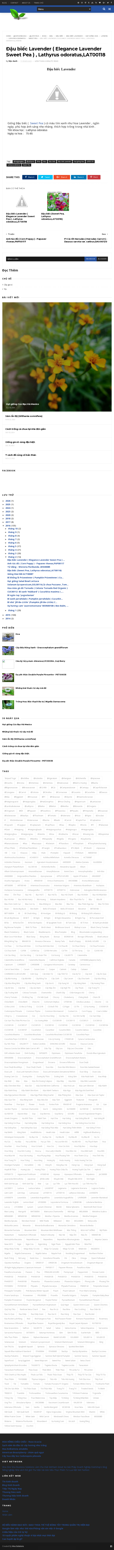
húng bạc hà (61, 1165)
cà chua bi (63, 946)
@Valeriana (65, 815)
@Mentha (64, 806)
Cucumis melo (65, 1030)
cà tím (64, 950)
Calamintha (82, 955)
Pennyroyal (68, 1272)
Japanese (31, 1179)
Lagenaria (62, 1188)
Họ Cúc (7, 1141)
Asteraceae (74, 890)
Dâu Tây (47, 1048)
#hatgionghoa (10, 834)
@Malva (41, 806)
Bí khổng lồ (60, 913)
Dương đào (27, 1076)
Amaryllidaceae (53, 871)
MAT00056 (35, 1211)
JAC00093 (103, 1174)
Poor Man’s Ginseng (88, 1291)
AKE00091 (67, 862)
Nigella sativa (41, 1253)
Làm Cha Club (41, 1467)
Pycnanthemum (68, 1300)
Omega (83, 1258)
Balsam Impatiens (57, 899)
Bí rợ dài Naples (35, 922)
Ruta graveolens (11, 1328)
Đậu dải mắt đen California (47, 1085)
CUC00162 (76, 1025)
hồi (39, 1165)
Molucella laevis (11, 1225)
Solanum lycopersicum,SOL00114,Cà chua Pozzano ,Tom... (38, 584)
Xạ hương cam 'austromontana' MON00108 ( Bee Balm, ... (37, 605)
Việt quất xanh (23, 1412)
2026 (8, 500)
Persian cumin (98, 1272)
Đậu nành (102, 1085)
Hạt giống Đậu (31, 1123)
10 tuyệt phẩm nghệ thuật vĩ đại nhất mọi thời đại (28, 1535)
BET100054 (9, 913)
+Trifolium (79, 853)
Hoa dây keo (79, 1146)
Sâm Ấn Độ (71, 1332)
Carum (26, 969)
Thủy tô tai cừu (84, 1374)
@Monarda (77, 806)
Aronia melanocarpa (90, 880)
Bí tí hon (84, 922)
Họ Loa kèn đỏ (61, 1141)
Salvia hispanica (87, 1328)
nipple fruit (56, 1253)
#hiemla (41, 834)
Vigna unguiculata (53, 1412)
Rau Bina (66, 1309)
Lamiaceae (34, 1193)
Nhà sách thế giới (23, 1470)
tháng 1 (12, 610)
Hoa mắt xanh (87, 1151)
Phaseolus (35, 1281)
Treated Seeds (87, 1388)
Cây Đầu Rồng (100, 978)
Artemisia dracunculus (40, 885)
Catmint (63, 969)
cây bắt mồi (26, 978)
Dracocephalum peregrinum (16, 1062)
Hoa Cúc (50, 1146)
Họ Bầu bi (60, 1137)
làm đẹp (21, 1193)
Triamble (20, 1393)
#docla (83, 825)
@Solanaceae (10, 815)
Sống (101, 1342)
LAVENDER (82, 1197)
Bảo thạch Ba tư (77, 899)
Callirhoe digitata (57, 960)
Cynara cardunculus (86, 1039)
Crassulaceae (21, 1016)
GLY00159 (8, 1113)
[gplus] (104, 2)
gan (105, 1104)
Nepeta (87, 1239)
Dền (89, 1048)
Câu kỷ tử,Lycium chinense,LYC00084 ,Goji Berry (40, 661)
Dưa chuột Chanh (34, 1067)
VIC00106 (66, 1407)
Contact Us (72, 1011)
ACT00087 (87, 857)
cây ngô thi (65, 988)
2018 (8, 518)
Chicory (56, 997)
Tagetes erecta (51, 1365)
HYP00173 (8, 1174)
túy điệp (53, 1398)
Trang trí (72, 1388)
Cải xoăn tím (41, 955)
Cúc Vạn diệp (95, 1016)
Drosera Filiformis (67, 1062)
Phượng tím (104, 1281)
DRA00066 (8, 1058)
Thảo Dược (33, 1370)
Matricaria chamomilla (53, 1211)
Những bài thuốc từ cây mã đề (31, 688)
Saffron (26, 1328)
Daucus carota (87, 1044)
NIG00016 (95, 1249)
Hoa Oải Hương (26, 1155)
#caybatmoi (95, 820)
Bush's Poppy (75, 941)
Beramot (82, 909)
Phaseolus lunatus (52, 1281)
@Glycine (68, 797)
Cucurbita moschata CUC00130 (59, 1034)
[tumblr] (88, 2)
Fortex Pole (54, 1104)
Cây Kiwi (21, 988)
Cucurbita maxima (12, 1034)
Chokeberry (69, 997)
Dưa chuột (83, 1062)
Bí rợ (6, 922)
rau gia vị (52, 1314)
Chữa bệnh (22, 1002)
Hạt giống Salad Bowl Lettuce (23, 581)
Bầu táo (70, 904)
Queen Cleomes (100, 1304)
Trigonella (96, 1393)
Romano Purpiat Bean (85, 1318)
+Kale (43, 853)
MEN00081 (8, 1216)
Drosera (51, 1062)
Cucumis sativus (82, 1030)
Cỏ (107, 1002)
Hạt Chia (54, 1118)
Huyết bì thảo (10, 1169)
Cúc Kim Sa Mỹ (79, 1016)
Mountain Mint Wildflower (51, 1230)
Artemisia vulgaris (61, 885)
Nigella (7, 1253)
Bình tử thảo (31, 927)
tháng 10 (13, 528)
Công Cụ (8, 1016)
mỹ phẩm (103, 1230)
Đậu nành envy (10, 1090)
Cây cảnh (55, 978)
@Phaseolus (60, 811)
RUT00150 (96, 1323)
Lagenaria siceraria (79, 1188)
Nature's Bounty (47, 1235)
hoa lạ (38, 1151)
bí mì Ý (26, 918)
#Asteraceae (32, 820)
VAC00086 (39, 1402)
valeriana (90, 1402)
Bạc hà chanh (67, 894)
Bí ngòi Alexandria (63, 918)
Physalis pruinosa (68, 1286)
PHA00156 (102, 1276)
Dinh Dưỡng (30, 1053)
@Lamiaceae (95, 801)
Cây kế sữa (9, 988)
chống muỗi (83, 997)
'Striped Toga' (10, 778)
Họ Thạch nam (91, 1141)
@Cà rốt (42, 787)
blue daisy (31, 936)
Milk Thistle (44, 1221)
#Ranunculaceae (11, 843)
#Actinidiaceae (16, 820)
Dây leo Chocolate (75, 1048)
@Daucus (103, 792)
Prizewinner (28, 1295)
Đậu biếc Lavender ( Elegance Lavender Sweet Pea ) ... (36, 559)
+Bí (5, 853)
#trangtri (46, 848)
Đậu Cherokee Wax (12, 1085)
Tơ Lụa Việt (71, 1470)
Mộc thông (71, 1230)
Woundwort (42, 1421)
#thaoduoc (64, 843)
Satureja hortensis (47, 1332)
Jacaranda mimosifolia (13, 1179)
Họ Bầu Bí (85, 1137)
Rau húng (65, 1314)
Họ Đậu (18, 1141)
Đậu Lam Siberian (86, 1085)
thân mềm (46, 1370)
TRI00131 (8, 1393)
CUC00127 (22, 1025)
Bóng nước (44, 936)
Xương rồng (85, 1421)
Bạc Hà (28, 894)
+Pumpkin (54, 853)
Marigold (22, 1211)
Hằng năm (21, 1132)
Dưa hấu (49, 1067)
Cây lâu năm (35, 988)
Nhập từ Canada (51, 1249)
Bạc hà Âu (52, 894)
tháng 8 (12, 535)
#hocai (75, 834)
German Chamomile (30, 1109)
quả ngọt (65, 1304)
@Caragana (9, 792)
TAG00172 (35, 1365)
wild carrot (44, 1416)
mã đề (59, 1207)
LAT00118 (104, 36)
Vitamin (92, 1412)
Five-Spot (20, 1104)
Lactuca (21, 1188)
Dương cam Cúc (11, 1076)
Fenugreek (93, 1100)
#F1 (92, 825)
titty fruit (99, 1379)
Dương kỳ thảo (43, 1076)
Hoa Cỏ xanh (36, 1146)
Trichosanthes (35, 1393)
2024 (8, 508)
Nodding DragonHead (75, 1253)
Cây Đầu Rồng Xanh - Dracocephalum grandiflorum (42, 647)
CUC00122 (97, 1020)
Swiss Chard (85, 1360)
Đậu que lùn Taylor (96, 1095)
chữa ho (35, 1002)
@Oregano (91, 806)
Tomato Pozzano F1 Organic (56, 1384)
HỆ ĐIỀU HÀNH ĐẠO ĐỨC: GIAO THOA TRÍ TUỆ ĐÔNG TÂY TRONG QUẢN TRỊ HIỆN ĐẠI (46, 1524)
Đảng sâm (72, 1076)
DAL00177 (24, 1044)
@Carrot (22, 792)
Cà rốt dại (35, 950)
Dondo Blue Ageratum (96, 1053)
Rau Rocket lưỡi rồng (13, 1318)
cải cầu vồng (9, 955)
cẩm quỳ (34, 974)
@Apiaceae (95, 778)
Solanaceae (9, 1342)
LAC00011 (8, 1188)
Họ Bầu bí (73, 1137)
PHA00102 (8, 1276)
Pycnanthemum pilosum (89, 1300)
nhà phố (87, 1244)
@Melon (52, 806)
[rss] (96, 2)
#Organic (72, 839)
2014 (8, 618)
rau (43, 1309)
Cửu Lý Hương (54, 1039)
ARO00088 (72, 880)
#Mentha (34, 839)
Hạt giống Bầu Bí (82, 1118)
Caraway (71, 964)
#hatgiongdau (87, 829)
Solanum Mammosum (64, 1342)
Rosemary (103, 1318)
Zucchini (29, 1426)
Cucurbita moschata (32, 1034)
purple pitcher (51, 1300)
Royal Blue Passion (35, 1323)
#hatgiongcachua (53, 829)
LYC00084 (18, 1207)
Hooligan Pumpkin (12, 1165)
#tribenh (88, 848)
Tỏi (5, 289)
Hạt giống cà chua (12, 1123)
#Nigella (60, 839)
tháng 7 (12, 539)
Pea (38, 1272)
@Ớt (21, 811)
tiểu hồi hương (67, 1379)
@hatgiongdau (20, 36)
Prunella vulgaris (69, 1295)
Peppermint (83, 1272)
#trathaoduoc (60, 848)
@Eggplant (18, 797)
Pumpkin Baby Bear (101, 1295)
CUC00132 (49, 1025)
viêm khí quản (94, 1407)
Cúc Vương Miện (41, 1020)
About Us (26, 3)
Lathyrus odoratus (17, 38)
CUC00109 (57, 1020)
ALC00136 (32, 867)
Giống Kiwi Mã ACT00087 (20, 574)
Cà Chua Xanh (10, 950)
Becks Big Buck (19, 909)
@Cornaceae (61, 792)
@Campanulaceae (67, 787)
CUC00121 (84, 1020)
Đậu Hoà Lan (69, 1085)
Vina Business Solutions (23, 1467)
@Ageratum (52, 778)
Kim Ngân (91, 1179)
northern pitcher (96, 1253)
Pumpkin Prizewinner (13, 1300)
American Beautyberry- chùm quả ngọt (23, 1452)
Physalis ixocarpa (49, 1286)
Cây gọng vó (63, 983)
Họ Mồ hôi (76, 1141)
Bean (6, 909)
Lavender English (11, 1202)
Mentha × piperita (52, 1216)
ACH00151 (34, 857)
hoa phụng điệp (44, 1155)
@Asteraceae (62, 783)
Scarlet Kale (86, 1332)
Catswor (84, 969)
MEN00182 (22, 1216)
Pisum (55, 1291)
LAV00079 (8, 1197)
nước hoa (34, 1258)
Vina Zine (6, 1467)
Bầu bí (99, 899)
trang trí (60, 1388)
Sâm (61, 1332)
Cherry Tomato (10, 997)
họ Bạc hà (33, 1137)
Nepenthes (48, 1239)
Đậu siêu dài (42, 1100)
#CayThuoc (50, 825)
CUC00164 (103, 1025)
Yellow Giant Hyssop (13, 1426)
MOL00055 (78, 1221)
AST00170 (48, 890)
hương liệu (25, 1169)
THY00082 (22, 1379)
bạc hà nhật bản (100, 894)
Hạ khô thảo (27, 1118)
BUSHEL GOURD (92, 941)
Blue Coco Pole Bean (13, 936)
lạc (47, 1183)
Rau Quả (77, 1314)
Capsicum (8, 964)
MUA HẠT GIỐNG (88, 1230)
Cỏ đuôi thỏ (53, 1006)
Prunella (54, 1295)
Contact (14, 3)
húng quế (88, 1165)
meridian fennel (28, 1221)
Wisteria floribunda (24, 1421)
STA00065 (53, 1351)
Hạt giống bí (99, 1118)
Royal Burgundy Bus (56, 1323)
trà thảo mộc (46, 1388)
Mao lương (9, 1211)
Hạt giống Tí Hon (93, 1127)
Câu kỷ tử (76, 974)
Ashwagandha (33, 890)
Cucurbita (97, 1030)
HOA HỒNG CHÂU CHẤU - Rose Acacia (21, 1441)
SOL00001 (74, 1337)
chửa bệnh (9, 1002)
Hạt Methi (8, 1132)
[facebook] (111, 2)
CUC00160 (62, 1025)
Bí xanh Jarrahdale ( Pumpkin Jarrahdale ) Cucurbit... (35, 598)
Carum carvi (39, 969)
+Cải (13, 853)
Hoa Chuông (21, 1146)
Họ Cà (96, 1137)
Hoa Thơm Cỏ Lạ (81, 1155)
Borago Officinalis (85, 936)
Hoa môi (100, 1151)
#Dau (61, 825)
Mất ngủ (71, 1211)
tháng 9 (12, 532)
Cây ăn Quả (101, 974)
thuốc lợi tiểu (37, 1374)
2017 (8, 522)
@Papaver (31, 811)
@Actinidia (38, 778)
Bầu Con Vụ (30, 904)
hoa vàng (38, 1160)
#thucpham (78, 843)
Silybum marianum (41, 1337)
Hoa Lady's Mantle (53, 1151)
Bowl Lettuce (103, 936)
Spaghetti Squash (25, 1346)
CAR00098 (35, 964)
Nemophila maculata (13, 1239)
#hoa (44, 36)
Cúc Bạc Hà (63, 1016)
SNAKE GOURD (59, 1337)
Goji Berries (45, 1113)
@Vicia (77, 815)
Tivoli (6, 1384)
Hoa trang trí (10, 1160)
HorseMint (28, 1165)
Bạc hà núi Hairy (25, 899)
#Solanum (50, 843)
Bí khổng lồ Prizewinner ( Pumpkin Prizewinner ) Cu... (35, 577)
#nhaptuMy (47, 839)
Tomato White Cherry (82, 1384)
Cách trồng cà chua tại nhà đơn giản (20, 746)
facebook (90, 259)
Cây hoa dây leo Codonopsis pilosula (21, 1456)
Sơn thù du (9, 1346)
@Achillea (25, 778)
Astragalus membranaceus (95, 890)
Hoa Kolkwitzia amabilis (15, 1448)
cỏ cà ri (39, 1006)
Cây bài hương (10, 978)
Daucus (73, 1044)
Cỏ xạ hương (89, 1006)
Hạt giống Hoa (92, 36)
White (102, 1412)
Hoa (18, 634)
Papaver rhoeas (65, 1267)
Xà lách (72, 1421)
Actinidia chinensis (12, 862)
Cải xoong (55, 955)
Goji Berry (59, 1113)
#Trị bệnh (75, 848)
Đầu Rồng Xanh (26, 1100)
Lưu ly (7, 1207)
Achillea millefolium (51, 857)
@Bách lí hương (80, 783)
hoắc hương (65, 1160)
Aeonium (28, 862)
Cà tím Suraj (77, 950)
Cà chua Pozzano (97, 946)
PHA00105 (49, 1276)
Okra (74, 1258)
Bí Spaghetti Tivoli (54, 922)
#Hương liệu (88, 834)
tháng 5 (12, 546)
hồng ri (48, 1165)
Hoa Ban (8, 1146)
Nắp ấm (73, 1235)
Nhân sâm (7, 1514)
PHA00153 (62, 1276)
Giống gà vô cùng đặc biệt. (16, 753)
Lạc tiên (56, 1183)
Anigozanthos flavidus (26, 876)
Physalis (34, 1286)
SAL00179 (38, 1328)
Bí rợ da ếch (18, 922)
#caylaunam (35, 825)
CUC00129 (35, 1025)
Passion (29, 1272)
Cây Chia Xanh (84, 978)
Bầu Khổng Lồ (45, 904)
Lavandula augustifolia (63, 1197)
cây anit (88, 974)
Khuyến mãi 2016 (75, 1179)
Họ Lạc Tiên (45, 1141)
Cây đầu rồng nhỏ (12, 983)
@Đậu (7, 797)
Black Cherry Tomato (99, 927)
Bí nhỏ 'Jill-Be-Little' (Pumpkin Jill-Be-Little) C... (32, 602)
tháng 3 (12, 553)
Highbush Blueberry (91, 1132)
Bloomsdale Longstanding (91, 932)
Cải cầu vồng (25, 955)
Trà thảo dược (30, 1388)
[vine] (85, 2)
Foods (42, 1104)
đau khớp (102, 1076)
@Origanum (9, 811)
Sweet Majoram (41, 1360)
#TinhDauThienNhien (28, 848)
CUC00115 (70, 1020)
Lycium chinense (45, 1207)
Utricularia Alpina (23, 1402)
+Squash (66, 853)
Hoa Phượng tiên (62, 1155)
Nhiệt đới (82, 1249)
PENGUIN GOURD (52, 1272)
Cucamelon (36, 1030)
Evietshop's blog (99, 1467)
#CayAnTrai (81, 820)
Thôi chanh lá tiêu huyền (15, 1374)
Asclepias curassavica (13, 890)
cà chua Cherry (78, 946)
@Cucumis (76, 792)
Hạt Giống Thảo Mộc (49, 1127)
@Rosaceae (103, 811)
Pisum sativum (69, 1291)
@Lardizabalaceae (12, 806)
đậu (17, 1081)
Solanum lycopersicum (40, 1342)
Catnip (73, 969)
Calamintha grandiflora (14, 960)
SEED (97, 1332)
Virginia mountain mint (75, 1412)
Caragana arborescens (53, 964)
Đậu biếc (59, 36)
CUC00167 (22, 1030)
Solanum (22, 1342)
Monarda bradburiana (44, 1225)
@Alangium (66, 778)
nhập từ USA (68, 1249)
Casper (52, 969)
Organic (27, 1262)
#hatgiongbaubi (35, 829)
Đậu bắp (60, 1081)
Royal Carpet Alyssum (78, 1323)
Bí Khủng (73, 913)
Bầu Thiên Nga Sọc (86, 904)
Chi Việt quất (42, 997)
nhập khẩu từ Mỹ (11, 1249)
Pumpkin (84, 1295)
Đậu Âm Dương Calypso (42, 1081)
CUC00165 (8, 1030)
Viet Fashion (83, 1470)
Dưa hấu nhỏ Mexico (67, 1067)
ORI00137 (40, 1262)
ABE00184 (92, 853)
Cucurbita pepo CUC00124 (15, 1039)
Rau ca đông (80, 1309)
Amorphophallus (85, 871)
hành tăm (42, 1118)
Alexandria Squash (68, 867)
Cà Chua (7, 946)
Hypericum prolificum (27, 1174)
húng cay (76, 1165)
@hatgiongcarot (11, 801)
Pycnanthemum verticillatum (16, 1304)
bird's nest (46, 927)
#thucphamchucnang (97, 843)
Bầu (90, 899)
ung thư (8, 1402)
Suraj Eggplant (24, 1360)
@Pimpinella (88, 811)
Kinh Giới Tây (28, 1183)
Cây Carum (68, 978)
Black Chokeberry (11, 932)
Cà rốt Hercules (50, 950)
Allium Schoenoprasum (14, 871)
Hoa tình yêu (98, 1155)
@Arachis (8, 783)
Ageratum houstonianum (47, 862)
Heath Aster (65, 1132)
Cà (104, 941)
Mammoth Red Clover (93, 1207)
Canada (72, 960)
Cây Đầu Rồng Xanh (32, 983)
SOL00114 (87, 1337)
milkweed (57, 1221)
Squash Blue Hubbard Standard (17, 1351)
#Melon (22, 839)
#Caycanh (8, 825)
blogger (102, 259)
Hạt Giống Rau (10, 1127)
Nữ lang (21, 1258)
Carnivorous (85, 964)
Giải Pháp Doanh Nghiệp (79, 1467)
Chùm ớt (96, 997)
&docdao (100, 815)
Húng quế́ (101, 1165)
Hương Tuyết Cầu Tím (81, 1169)
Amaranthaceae (35, 871)
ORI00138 (52, 1262)
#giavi (7, 829)
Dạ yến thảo (9, 1044)
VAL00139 (78, 1402)
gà (97, 1104)
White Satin (30, 1416)
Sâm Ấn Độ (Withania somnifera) (19, 739)
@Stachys (24, 815)
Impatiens (90, 1174)
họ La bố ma (31, 1141)
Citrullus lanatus (83, 1002)
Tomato (36, 1384)
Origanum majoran (95, 1262)
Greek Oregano (11, 1118)
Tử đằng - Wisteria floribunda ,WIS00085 (28, 566)
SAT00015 (30, 1332)
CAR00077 (21, 964)
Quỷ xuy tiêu (9, 1309)
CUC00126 (8, 1025)
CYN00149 (69, 1039)
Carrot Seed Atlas (11, 969)
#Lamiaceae (9, 839)
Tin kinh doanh (10, 1481)
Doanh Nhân (8, 1499)
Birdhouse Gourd (62, 927)
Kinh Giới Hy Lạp (11, 1183)
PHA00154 (75, 1276)
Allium (82, 867)
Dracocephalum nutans (76, 1058)
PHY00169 (22, 1286)
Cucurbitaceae (37, 1039)
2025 (8, 504)
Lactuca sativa (34, 1188)
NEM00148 (96, 1235)
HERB (76, 1132)
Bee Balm (34, 909)
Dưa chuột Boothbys (13, 1067)
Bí (19, 913)
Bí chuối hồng (30, 913)
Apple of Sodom (80, 876)
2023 (8, 511)
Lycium (30, 1207)
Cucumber (50, 1030)
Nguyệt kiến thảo (72, 1244)
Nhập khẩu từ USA (31, 1249)
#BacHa (46, 820)
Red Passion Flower (63, 1318)
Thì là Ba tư (74, 1370)
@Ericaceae (32, 797)
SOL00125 (100, 1337)
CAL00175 (68, 955)
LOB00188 (77, 1202)
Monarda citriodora (66, 1225)
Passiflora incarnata (12, 1272)
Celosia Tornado (30, 992)
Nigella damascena (23, 1253)
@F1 (43, 797)
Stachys (64, 1351)
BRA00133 (26, 941)
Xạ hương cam (58, 1421)
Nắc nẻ (62, 1235)
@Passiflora (45, 811)
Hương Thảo (40, 1169)
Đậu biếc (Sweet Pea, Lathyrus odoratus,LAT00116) (52, 216)
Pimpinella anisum (101, 1286)
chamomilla (46, 992)
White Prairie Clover (12, 1416)
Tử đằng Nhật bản (80, 1398)
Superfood (9, 1360)
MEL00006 (83, 1211)
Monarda (26, 1225)
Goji (33, 1113)
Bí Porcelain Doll (97, 918)
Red (28, 1318)
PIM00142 (84, 1286)
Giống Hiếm (57, 1109)
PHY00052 (8, 1286)
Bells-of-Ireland (67, 909)
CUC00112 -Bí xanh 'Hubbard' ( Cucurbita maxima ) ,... (35, 591)
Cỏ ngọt (66, 1006)
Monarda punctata (12, 1230)
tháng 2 (12, 557)
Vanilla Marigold (50, 1407)
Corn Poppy (87, 1011)
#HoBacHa (63, 834)
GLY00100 (84, 1109)
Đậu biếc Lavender (74, 36)
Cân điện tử (48, 974)
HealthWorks (36, 1132)
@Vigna (88, 815)
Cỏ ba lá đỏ (9, 1006)
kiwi (39, 1183)
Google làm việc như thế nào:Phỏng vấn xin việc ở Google (32, 1528)
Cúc (33, 1016)
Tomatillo (25, 1384)
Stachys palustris (11, 1356)
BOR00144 (68, 936)
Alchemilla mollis (48, 867)
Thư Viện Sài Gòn (41, 1470)
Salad (48, 1328)
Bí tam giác (71, 922)
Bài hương (41, 899)
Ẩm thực (17, 894)
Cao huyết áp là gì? (12, 1539)
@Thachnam (38, 815)
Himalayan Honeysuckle (14, 1137)
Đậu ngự (67, 1090)
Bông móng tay (11, 941)
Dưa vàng (84, 1071)
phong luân (90, 1281)
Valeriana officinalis (12, 1407)
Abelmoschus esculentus (14, 857)
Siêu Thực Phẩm (11, 1337)
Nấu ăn (84, 1235)
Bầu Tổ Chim (103, 904)
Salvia (58, 1328)
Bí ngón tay (80, 918)
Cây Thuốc (79, 988)
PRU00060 (42, 1295)
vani (27, 1407)
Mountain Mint (30, 1230)
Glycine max (22, 1113)
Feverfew (8, 1104)
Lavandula (21, 1197)
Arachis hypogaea (12, 880)
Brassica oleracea (43, 941)
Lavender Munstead (99, 1197)
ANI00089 (8, 876)
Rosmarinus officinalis (13, 1323)
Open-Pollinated (98, 1258)
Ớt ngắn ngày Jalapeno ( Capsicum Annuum (22, 1267)
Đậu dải (28, 1085)
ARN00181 (38, 880)
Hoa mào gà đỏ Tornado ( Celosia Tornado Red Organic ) (37, 588)
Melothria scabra (99, 1211)
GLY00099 (71, 1109)
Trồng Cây (8, 1398)
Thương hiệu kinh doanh (15, 1495)
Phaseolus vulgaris (72, 1281)
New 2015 (8, 1244)
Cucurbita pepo (82, 1034)
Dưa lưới (8, 1071)
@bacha (94, 783)
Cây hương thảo (97, 983)
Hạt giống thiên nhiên (72, 1127)
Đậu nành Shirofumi (30, 1090)
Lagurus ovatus (98, 1188)
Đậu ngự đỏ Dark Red (84, 1090)
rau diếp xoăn (37, 1314)
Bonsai (57, 936)
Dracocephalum (24, 1058)
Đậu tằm (56, 1100)
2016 (8, 525)
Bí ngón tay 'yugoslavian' (20, 595)
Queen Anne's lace (81, 1304)
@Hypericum (80, 801)
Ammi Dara (69, 871)
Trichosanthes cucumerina (56, 1393)
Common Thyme (33, 1011)
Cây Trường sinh (11, 992)
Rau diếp (22, 1314)
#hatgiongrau (27, 834)
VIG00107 (38, 1412)
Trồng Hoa (22, 1398)
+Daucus (23, 853)
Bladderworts (44, 932)
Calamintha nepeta (37, 960)
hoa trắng (25, 1160)
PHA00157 (8, 1281)
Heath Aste (50, 1132)
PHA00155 (89, 1276)
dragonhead (38, 1062)
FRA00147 (67, 1104)
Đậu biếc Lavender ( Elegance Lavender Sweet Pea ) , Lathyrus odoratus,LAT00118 (20, 217)
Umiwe (96, 1398)
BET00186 (94, 909)
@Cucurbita (90, 792)
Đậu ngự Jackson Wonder (15, 1095)
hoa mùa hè (9, 1155)
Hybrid (98, 1169)
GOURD (71, 1113)
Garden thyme (10, 1109)
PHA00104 (35, 1276)
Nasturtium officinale (27, 1235)
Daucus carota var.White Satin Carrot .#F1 (22, 1048)
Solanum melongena (86, 1342)
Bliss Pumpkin (60, 932)
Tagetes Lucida (68, 1365)
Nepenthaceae (32, 1239)
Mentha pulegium (90, 1216)
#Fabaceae (103, 825)
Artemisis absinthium (83, 885)
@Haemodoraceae (85, 797)
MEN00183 (35, 1216)
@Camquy (84, 787)
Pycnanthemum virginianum (44, 1304)
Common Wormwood (54, 1011)
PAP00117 (50, 1267)
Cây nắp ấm (50, 988)
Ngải (19, 1244)
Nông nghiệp (8, 1470)
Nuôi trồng (9, 1258)
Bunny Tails (60, 941)
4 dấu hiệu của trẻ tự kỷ (14, 1532)
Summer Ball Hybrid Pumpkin (57, 1356)
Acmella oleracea (71, 857)
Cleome (98, 1002)
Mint (68, 1221)
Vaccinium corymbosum (59, 1402)
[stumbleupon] (92, 2)
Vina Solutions (18, 1546)
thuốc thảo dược (54, 1374)
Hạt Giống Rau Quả (29, 1127)
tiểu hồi (53, 1379)
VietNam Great (56, 1467)
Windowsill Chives (61, 1416)
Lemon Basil (28, 1202)
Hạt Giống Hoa (64, 1123)
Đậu (51, 36)
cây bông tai (41, 978)
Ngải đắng (42, 1244)
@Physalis (74, 811)
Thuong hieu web (11, 1492)
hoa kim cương (24, 1151)
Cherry (91, 992)
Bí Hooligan (46, 913)
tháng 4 (12, 549)
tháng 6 (12, 542)
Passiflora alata (83, 1267)
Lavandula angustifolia (40, 1197)
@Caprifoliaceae (100, 787)
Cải (88, 950)
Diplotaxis (56, 1053)
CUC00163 (90, 1025)
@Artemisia (33, 783)
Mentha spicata (10, 1221)
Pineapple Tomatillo (12, 1291)
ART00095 (8, 885)
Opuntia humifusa (12, 1262)
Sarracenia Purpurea (13, 1332)
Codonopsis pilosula (13, 1011)
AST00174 (61, 890)
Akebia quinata (82, 862)
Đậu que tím (9, 1100)
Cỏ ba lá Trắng (25, 1006)
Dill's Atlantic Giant (12, 1053)
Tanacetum (83, 1365)
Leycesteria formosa (59, 1202)
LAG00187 (49, 1188)
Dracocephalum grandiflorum (48, 1058)
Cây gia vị (8, 284)
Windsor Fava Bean (81, 1416)
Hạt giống (66, 1118)
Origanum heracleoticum (71, 1262)
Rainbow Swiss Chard (29, 1309)
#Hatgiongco (71, 829)
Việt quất (8, 1412)
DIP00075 (43, 1053)
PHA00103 (22, 1276)
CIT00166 (68, 1002)
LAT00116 (47, 1193)
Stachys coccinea (99, 1351)
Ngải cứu (30, 1244)
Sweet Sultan (70, 1360)
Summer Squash (99, 1356)
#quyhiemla (86, 839)
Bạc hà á (39, 894)
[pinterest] (78, 2)
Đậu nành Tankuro (51, 1090)
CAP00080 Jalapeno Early (90, 960)
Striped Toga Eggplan (32, 1356)
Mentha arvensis (71, 1216)
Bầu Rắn (58, 904)
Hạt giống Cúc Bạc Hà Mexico (17, 724)
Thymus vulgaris (38, 1379)
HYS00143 (44, 1174)
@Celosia (34, 792)
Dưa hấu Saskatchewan (90, 1067)
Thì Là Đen (88, 1370)
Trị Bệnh (101, 1388)
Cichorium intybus (51, 1002)
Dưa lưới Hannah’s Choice (28, 1071)
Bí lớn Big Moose (11, 918)
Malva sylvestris (72, 1207)
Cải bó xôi (98, 950)
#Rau (25, 843)
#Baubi (57, 820)
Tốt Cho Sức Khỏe (11, 1388)
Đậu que (79, 1095)
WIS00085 (98, 1416)
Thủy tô (69, 1374)
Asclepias (100, 885)
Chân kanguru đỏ (77, 992)
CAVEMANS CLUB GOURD (15, 974)
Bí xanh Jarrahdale (100, 922)
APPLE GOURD (63, 876)
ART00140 (22, 885)
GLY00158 (97, 1109)
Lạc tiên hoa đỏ (71, 1183)
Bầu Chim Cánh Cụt (12, 904)
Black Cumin (29, 932)
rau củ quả (9, 1314)
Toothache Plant (102, 1384)
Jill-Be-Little (44, 1179)
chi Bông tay (27, 997)
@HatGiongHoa (46, 801)
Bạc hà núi (9, 899)
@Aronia (20, 783)
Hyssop (56, 1174)
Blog (4, 3)
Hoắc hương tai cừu (83, 1160)
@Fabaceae (55, 797)
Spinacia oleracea (56, 1346)
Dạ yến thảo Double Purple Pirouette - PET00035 (41, 674)
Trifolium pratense (80, 1393)
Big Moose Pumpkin (12, 927)
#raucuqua (36, 843)
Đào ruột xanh (87, 1076)
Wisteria (7, 1421)
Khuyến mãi (58, 1179)
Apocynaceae (46, 876)
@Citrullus (47, 792)
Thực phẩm (9, 1379)
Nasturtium (9, 1235)
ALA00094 (97, 862)
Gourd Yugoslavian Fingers (90, 1113)
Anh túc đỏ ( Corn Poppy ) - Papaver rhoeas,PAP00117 (35, 563)
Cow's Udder (101, 1011)
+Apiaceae (100, 848)
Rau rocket (89, 1314)
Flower (32, 1104)
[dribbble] (82, 2)
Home (8, 36)
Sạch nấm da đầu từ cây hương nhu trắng (24, 1445)
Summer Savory (81, 1356)
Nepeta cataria (101, 1239)
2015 (8, 615)
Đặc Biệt (7, 1081)
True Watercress (38, 1398)
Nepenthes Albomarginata (68, 1239)
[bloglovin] (100, 2)
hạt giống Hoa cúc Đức (85, 1123)
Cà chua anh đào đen (44, 946)
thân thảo (60, 1370)
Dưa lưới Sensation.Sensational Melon (59, 1071)
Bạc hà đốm (83, 894)
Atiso (6, 894)
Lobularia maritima (94, 1202)
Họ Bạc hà (46, 1137)
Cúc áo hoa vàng (47, 1016)
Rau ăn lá (54, 1309)
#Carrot (68, 820)
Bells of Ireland (49, 909)
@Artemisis (48, 783)
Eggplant (68, 1100)
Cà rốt (23, 950)
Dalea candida (39, 1044)
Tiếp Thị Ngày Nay (12, 1488)
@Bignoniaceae (11, 787)
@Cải (53, 787)
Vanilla (36, 1407)
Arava (26, 880)
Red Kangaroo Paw (43, 1318)
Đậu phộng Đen (64, 1095)
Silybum (25, 1337)
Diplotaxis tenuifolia (73, 1053)
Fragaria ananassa (84, 1104)
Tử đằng (65, 1398)
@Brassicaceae (28, 787)
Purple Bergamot (34, 1300)
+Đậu (34, 853)
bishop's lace (80, 927)
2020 (8, 515)
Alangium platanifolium (14, 867)
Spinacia (40, 1346)
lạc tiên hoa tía (90, 1183)
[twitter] (108, 2)
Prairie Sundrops (11, 1295)
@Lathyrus (34, 36)
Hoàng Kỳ (51, 1160)
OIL (65, 1258)
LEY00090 (42, 1202)
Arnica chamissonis (55, 880)
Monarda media (86, 1225)
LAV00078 (93, 1193)
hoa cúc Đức (64, 1146)
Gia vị (45, 1109)
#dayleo (72, 825)
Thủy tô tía (101, 1374)
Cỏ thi (76, 1006)
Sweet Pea (32, 38)
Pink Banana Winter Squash (37, 1291)
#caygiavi (21, 825)
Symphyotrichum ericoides (15, 1365)
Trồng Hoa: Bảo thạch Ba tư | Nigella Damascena (40, 701)
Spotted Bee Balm (76, 1346)
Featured (80, 1100)
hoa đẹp (93, 1146)
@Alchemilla (81, 778)
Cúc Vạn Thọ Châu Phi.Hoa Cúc (17, 1020)
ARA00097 (96, 876)
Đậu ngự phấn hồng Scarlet (42, 1095)
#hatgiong (18, 829)
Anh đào (100, 871)
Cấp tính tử (62, 974)
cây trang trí (93, 988)
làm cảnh (8, 1193)
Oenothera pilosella (51, 1258)
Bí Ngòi (47, 918)
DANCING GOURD (57, 1044)
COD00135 (103, 1006)
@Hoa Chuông (64, 801)
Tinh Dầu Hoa (84, 1379)
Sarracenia (103, 1328)
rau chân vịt (95, 1309)
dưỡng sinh (59, 1076)
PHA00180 (22, 1281)
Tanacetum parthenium (14, 1370)
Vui (65, 1467)
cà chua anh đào (23, 946)
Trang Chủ (38, 3)
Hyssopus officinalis (72, 1174)
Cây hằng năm (79, 983)
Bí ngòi (37, 918)
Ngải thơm (56, 1244)
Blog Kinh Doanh (11, 1485)
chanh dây (60, 992)
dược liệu (96, 1071)
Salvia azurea (70, 1328)
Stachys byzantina (79, 1351)
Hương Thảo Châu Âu (59, 1169)
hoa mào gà (71, 1151)
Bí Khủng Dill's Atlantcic (91, 913)
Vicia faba (79, 1407)
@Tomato (52, 815)
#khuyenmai (103, 834)
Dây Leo (59, 1048)
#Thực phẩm (9, 848)
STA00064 (40, 1351)
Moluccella (92, 1221)
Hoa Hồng (8, 1151)
